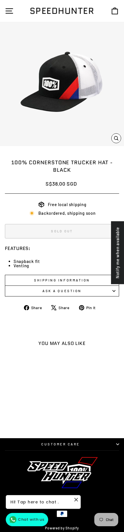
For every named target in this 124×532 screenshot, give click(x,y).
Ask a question (61, 291)
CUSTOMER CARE (60, 444)
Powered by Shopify (62, 528)
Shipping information (62, 280)
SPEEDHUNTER (62, 11)
